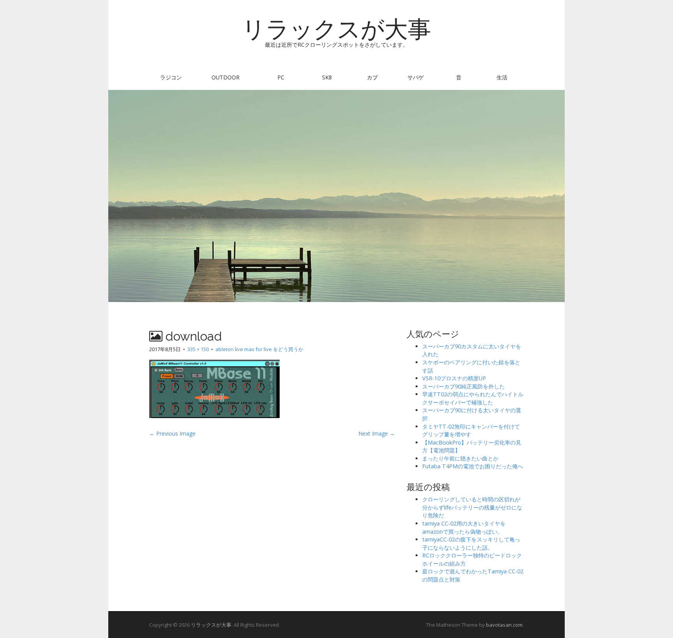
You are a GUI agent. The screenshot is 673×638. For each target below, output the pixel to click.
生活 (502, 77)
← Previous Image (172, 433)
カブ (372, 77)
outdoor (225, 77)
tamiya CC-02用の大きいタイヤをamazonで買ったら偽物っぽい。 (464, 527)
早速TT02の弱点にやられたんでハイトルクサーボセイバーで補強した (472, 398)
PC (280, 77)
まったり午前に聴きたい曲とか (460, 458)
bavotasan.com (504, 624)
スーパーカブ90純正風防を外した (463, 386)
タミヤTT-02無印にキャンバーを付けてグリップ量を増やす (471, 430)
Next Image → (376, 433)
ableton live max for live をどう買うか (259, 349)
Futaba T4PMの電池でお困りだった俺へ (472, 466)
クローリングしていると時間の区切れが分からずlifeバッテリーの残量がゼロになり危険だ (472, 507)
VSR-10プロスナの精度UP (454, 378)
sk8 (327, 77)
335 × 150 (198, 349)
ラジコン (171, 77)
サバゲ (415, 77)
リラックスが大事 (336, 29)
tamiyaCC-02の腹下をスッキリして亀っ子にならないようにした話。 (471, 543)
